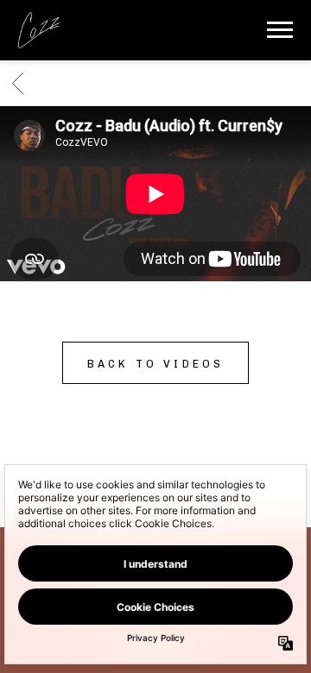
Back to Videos (156, 363)
